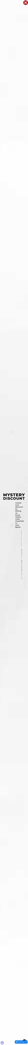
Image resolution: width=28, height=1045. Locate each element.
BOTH (21, 544)
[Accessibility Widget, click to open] (2, 1042)
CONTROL (21, 538)
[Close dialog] (25, 2)
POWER (21, 533)
